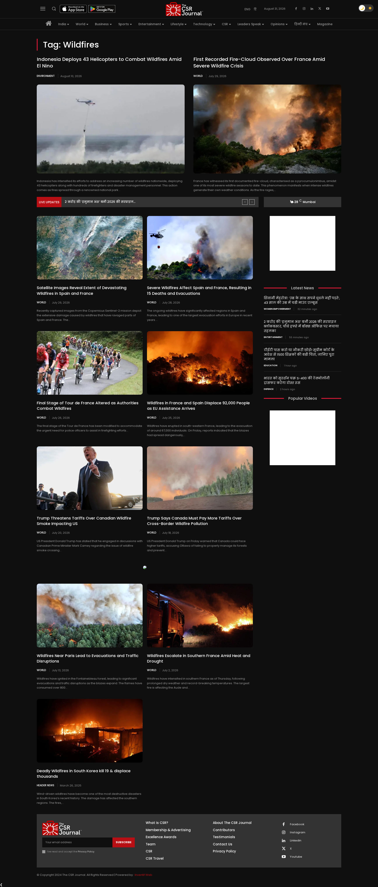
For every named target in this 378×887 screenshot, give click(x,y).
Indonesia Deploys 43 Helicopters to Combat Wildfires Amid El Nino (109, 62)
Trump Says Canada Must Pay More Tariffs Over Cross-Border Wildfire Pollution (194, 520)
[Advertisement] (302, 243)
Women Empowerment (277, 309)
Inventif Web (143, 875)
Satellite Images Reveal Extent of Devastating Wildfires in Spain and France (81, 290)
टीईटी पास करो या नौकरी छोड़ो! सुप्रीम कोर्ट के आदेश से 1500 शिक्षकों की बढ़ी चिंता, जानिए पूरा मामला (299, 354)
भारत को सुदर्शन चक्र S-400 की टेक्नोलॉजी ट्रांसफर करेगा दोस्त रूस (297, 380)
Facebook (297, 824)
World (198, 76)
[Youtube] (328, 9)
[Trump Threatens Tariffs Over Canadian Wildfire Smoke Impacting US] (90, 478)
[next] (252, 202)
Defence (268, 389)
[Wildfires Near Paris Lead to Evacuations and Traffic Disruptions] (90, 615)
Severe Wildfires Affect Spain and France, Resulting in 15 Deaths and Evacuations (199, 290)
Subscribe (123, 842)
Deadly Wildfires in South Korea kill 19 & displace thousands (84, 773)
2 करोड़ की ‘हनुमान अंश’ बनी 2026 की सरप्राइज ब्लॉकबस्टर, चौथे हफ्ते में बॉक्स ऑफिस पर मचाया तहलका (301, 326)
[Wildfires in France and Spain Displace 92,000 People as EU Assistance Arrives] (200, 363)
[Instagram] (304, 9)
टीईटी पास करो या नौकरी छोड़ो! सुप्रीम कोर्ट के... (98, 202)
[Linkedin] (312, 9)
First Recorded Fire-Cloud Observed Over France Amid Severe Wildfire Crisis (259, 62)
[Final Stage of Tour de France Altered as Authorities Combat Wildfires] (90, 363)
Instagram (297, 832)
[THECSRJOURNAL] (184, 9)
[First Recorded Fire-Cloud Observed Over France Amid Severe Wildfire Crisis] (267, 129)
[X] (320, 9)
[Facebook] (296, 9)
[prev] (245, 202)
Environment (46, 76)
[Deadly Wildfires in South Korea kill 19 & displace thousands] (90, 730)
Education (270, 365)
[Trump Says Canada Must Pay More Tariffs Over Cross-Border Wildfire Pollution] (200, 478)
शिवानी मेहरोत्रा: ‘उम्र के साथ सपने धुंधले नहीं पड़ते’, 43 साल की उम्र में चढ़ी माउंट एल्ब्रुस (302, 300)
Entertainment (273, 337)
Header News (45, 785)
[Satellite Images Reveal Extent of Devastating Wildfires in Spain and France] (90, 247)
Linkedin (295, 841)
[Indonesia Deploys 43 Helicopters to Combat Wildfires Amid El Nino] (111, 129)
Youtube (296, 857)
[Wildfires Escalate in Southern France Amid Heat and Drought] (200, 615)
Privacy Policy (86, 851)
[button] (54, 8)
